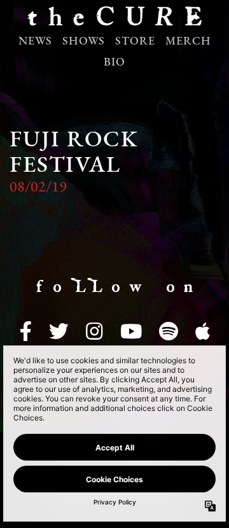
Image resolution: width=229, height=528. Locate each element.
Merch (188, 42)
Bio (114, 63)
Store (135, 42)
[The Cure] (114, 19)
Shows (83, 42)
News (35, 42)
